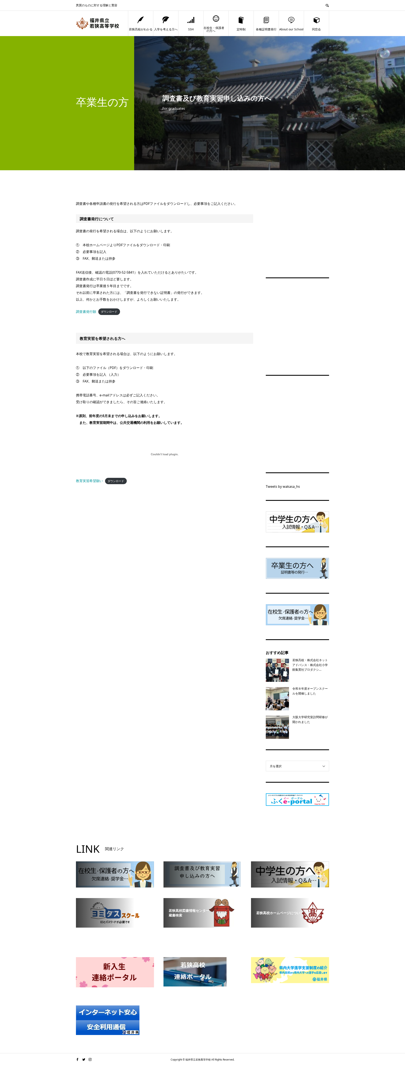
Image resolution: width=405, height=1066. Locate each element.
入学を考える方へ (166, 29)
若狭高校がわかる (141, 29)
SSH (191, 29)
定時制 (241, 29)
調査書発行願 (86, 311)
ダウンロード (109, 312)
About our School (291, 29)
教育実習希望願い (89, 480)
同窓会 (316, 29)
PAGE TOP (393, 1029)
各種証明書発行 (266, 29)
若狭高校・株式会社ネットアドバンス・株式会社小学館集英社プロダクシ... (310, 664)
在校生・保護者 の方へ (214, 29)
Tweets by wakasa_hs (283, 486)
